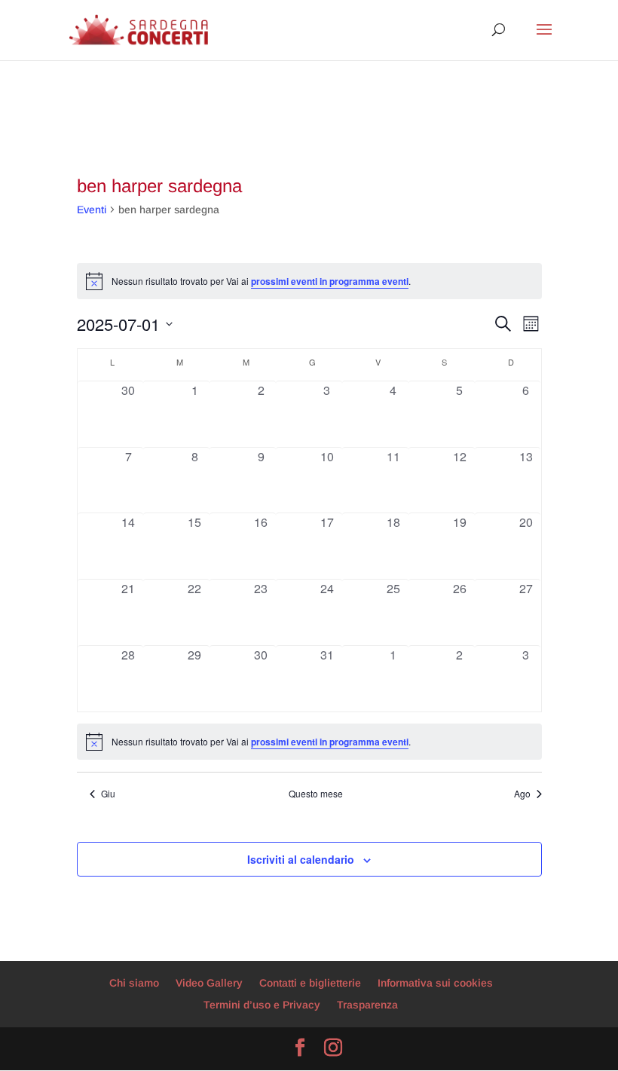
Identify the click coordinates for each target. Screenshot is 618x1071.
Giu (108, 794)
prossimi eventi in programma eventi (329, 281)
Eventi (91, 209)
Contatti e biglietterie (310, 983)
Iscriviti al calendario (300, 859)
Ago (522, 794)
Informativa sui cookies (435, 983)
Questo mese (316, 794)
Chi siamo (134, 983)
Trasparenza (367, 1005)
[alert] (309, 742)
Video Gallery (209, 983)
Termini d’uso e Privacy (261, 1005)
